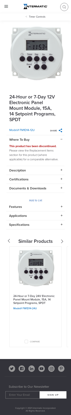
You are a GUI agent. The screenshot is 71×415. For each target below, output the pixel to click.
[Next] (62, 242)
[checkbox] (26, 341)
